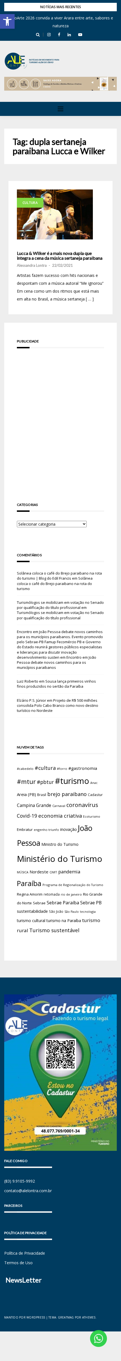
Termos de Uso (18, 1262)
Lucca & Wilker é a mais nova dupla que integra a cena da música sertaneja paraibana (59, 256)
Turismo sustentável (54, 930)
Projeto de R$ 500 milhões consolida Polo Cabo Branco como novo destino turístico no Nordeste (57, 705)
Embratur (25, 829)
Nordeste (39, 872)
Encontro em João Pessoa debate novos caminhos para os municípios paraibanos (56, 662)
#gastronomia (82, 768)
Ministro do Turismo (60, 844)
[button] (7, 21)
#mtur (26, 781)
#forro (62, 768)
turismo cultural (31, 920)
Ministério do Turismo (59, 858)
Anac (94, 783)
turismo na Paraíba (63, 920)
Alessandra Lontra (32, 265)
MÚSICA (22, 872)
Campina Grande (34, 805)
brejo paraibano (67, 794)
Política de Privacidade (24, 1253)
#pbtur (45, 782)
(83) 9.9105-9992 (19, 1181)
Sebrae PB (91, 903)
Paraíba (29, 883)
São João (56, 911)
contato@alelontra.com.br (28, 1190)
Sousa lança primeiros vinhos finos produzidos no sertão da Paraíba (56, 684)
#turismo (72, 780)
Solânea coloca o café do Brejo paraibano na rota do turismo (55, 583)
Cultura (30, 202)
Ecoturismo (91, 816)
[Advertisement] (60, 417)
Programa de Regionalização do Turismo (72, 885)
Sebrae (39, 902)
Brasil (41, 794)
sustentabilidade (32, 911)
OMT (53, 872)
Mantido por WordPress (24, 1317)
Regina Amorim (29, 894)
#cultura (45, 767)
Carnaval (58, 806)
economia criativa (60, 815)
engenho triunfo (46, 830)
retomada (52, 894)
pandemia (69, 871)
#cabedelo (25, 768)
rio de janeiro (71, 894)
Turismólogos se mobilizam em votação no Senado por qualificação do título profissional (60, 605)
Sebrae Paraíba (63, 903)
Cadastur (95, 794)
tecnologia (88, 911)
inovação (68, 829)
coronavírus (82, 805)
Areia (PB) (26, 794)
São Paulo (71, 912)
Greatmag (66, 1317)
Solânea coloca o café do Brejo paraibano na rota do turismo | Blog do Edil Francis (59, 576)
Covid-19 (27, 816)
